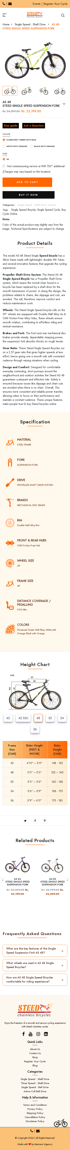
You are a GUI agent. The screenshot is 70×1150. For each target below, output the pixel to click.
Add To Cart (27, 182)
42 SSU (23, 718)
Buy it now (28, 195)
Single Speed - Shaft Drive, (33, 205)
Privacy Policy (35, 1109)
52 (50, 718)
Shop (35, 1057)
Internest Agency (43, 1144)
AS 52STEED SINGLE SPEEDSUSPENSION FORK (52, 881)
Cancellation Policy (35, 1117)
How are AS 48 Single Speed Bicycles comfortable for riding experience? (35, 980)
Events (36, 4)
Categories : (9, 205)
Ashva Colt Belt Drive (35, 1091)
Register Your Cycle (55, 4)
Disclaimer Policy (35, 1121)
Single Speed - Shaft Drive (30, 24)
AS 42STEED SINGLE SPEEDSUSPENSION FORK (17, 881)
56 (35, 729)
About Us (35, 1049)
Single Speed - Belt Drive (35, 1087)
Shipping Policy (35, 1113)
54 (62, 718)
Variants (52, 205)
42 (8, 718)
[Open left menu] (8, 15)
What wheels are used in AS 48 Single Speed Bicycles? (35, 965)
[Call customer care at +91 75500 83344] (4, 3)
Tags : (6, 210)
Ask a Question (34, 126)
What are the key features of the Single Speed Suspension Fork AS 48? (35, 951)
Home (6, 24)
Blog (35, 1065)
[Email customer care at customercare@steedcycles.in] (10, 3)
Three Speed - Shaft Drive (35, 1083)
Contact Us (35, 1053)
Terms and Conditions (35, 1105)
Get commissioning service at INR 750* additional (35, 166)
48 (38, 718)
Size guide (11, 126)
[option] (35, 60)
